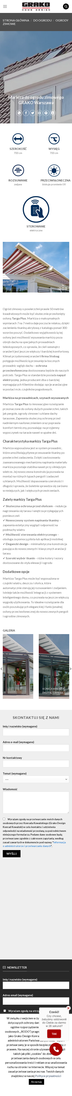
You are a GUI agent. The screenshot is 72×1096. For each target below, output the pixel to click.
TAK (54, 1033)
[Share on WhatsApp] (19, 113)
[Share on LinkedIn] (53, 113)
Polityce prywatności (48, 1076)
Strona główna (16, 20)
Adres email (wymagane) (18, 995)
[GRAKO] (36, 6)
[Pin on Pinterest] (46, 113)
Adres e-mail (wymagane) (18, 742)
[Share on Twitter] (33, 113)
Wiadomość (10, 789)
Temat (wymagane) (15, 773)
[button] (55, 1049)
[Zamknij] (68, 1008)
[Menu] (5, 6)
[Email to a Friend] (39, 113)
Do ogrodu (42, 20)
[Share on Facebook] (26, 113)
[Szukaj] (66, 7)
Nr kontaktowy (12, 757)
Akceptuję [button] (36, 1081)
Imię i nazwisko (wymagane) (20, 726)
